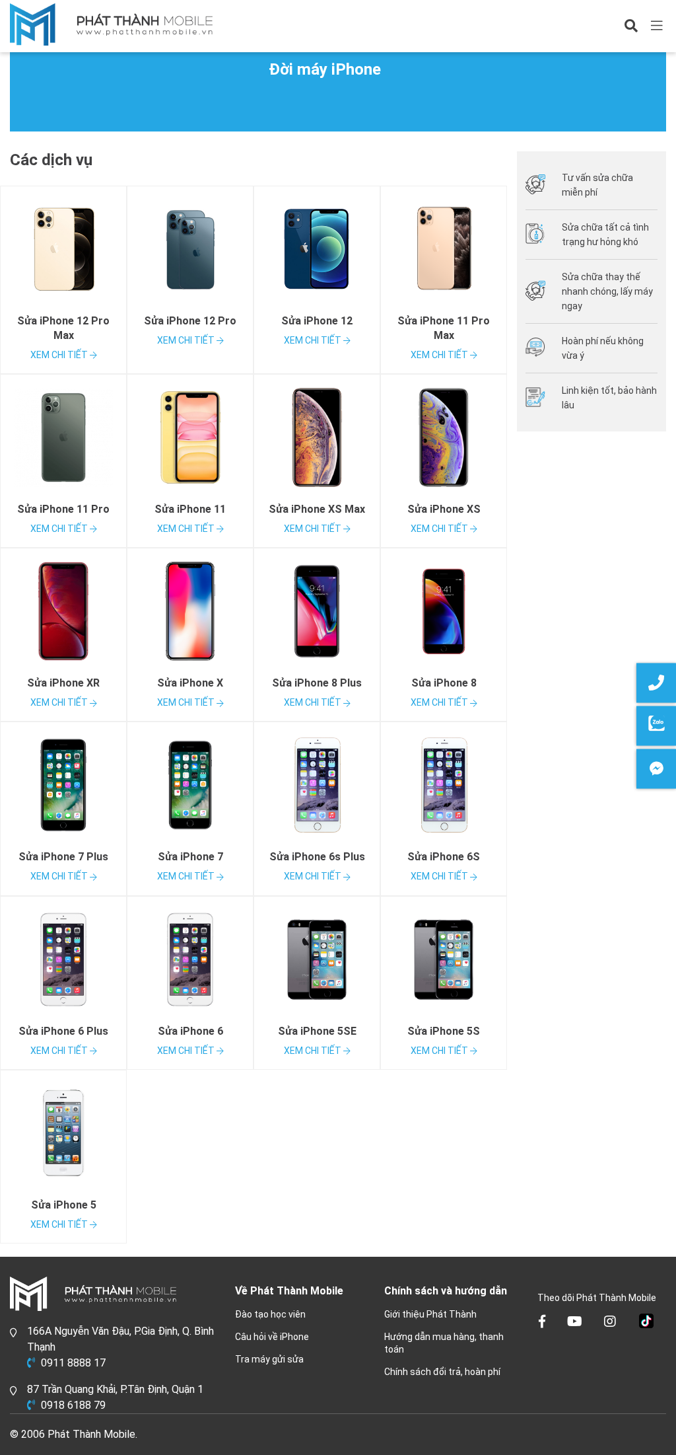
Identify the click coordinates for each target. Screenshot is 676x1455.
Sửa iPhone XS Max (317, 509)
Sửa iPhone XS (444, 509)
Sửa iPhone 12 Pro (190, 321)
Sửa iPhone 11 (190, 509)
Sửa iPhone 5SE (317, 1031)
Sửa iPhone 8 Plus (317, 683)
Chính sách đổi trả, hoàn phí (442, 1371)
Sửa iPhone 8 (444, 683)
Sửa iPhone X (190, 683)
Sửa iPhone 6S (443, 856)
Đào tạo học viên (270, 1314)
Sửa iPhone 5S (443, 1031)
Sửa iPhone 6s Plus (317, 856)
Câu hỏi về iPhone (272, 1336)
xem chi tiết (60, 355)
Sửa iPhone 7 (190, 856)
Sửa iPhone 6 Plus (63, 1031)
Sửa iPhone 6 (190, 1031)
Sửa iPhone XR (63, 683)
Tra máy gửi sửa (269, 1359)
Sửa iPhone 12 (317, 321)
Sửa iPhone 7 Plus (63, 856)
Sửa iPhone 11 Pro (63, 509)
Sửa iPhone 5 (63, 1205)
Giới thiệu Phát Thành (430, 1314)
